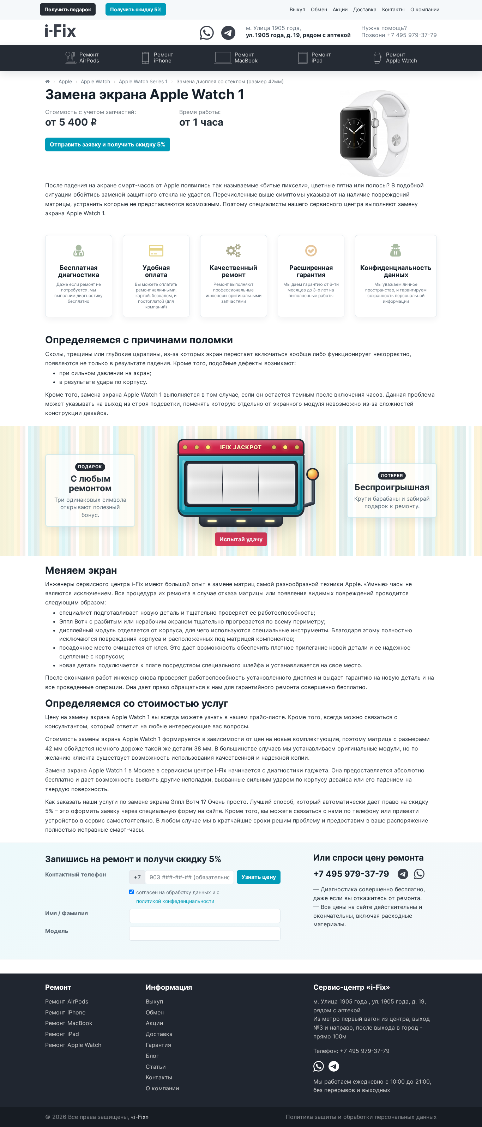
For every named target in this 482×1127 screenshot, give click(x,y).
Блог (152, 1055)
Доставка (364, 9)
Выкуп (297, 9)
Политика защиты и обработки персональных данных (361, 1116)
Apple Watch (95, 81)
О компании (424, 9)
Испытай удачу (241, 539)
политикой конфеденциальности (175, 901)
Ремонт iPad (62, 1033)
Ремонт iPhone (65, 1012)
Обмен (319, 9)
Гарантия (158, 1044)
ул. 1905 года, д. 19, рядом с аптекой (298, 34)
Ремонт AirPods (66, 1001)
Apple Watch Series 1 (143, 81)
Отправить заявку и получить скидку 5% (107, 144)
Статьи (156, 1066)
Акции (340, 9)
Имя (66, 913)
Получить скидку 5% (136, 9)
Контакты (393, 9)
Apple (65, 81)
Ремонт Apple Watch (73, 1044)
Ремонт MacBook (68, 1022)
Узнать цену (258, 876)
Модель (56, 930)
